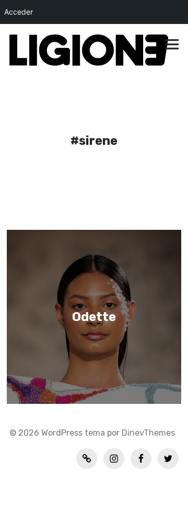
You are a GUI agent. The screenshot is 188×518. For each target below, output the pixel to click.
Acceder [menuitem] (18, 11)
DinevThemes (147, 433)
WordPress (62, 433)
